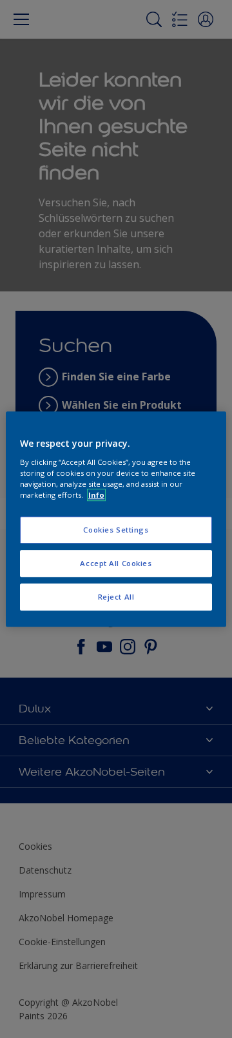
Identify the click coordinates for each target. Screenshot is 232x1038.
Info (96, 495)
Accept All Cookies (115, 563)
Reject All (116, 597)
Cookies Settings (115, 529)
